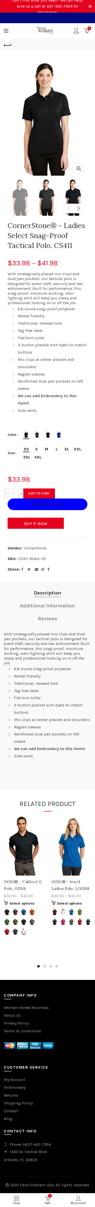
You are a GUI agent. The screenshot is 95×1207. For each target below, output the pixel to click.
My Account (14, 1079)
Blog (8, 1118)
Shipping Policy (18, 1103)
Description (47, 593)
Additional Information (47, 606)
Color (12, 435)
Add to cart (39, 493)
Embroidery (14, 1087)
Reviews (47, 619)
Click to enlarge (79, 168)
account (76, 31)
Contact (11, 1110)
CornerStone (35, 548)
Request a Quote (47, 504)
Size (11, 453)
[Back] (7, 45)
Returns (11, 1095)
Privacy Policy (16, 1023)
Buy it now (35, 523)
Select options (21, 903)
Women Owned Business (26, 1007)
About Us (12, 1015)
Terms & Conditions (22, 1031)
